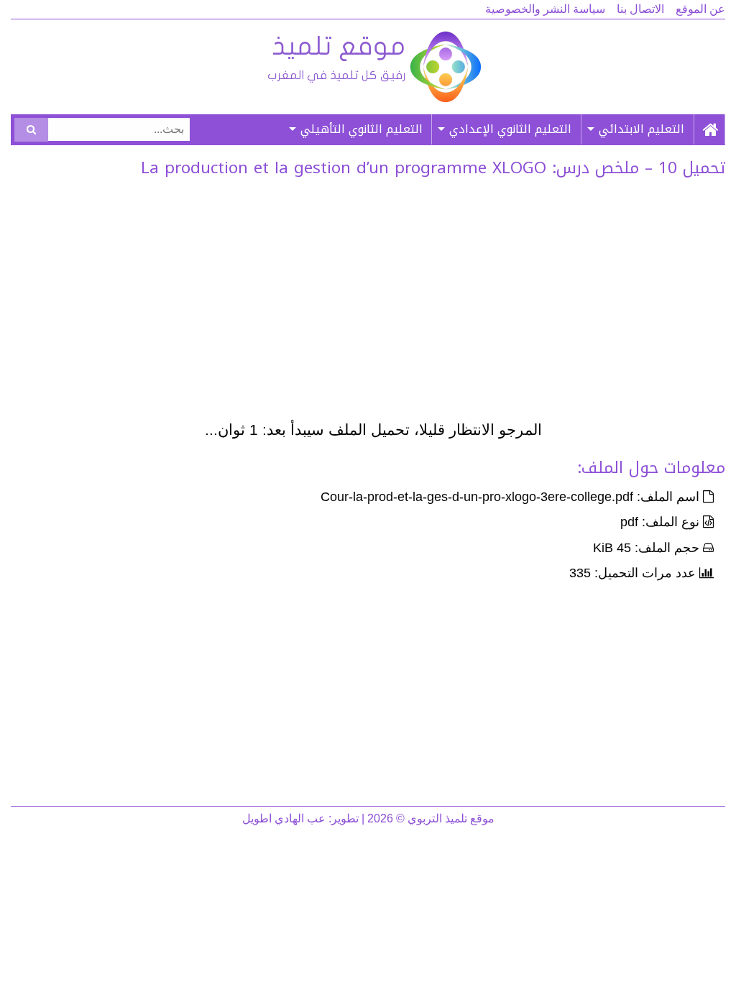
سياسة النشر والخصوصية (545, 9)
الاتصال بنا (640, 9)
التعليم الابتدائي (641, 129)
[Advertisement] (373, 302)
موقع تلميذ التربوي (373, 67)
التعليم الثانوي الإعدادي (510, 129)
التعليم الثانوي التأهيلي (361, 129)
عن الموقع (700, 9)
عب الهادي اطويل (284, 818)
